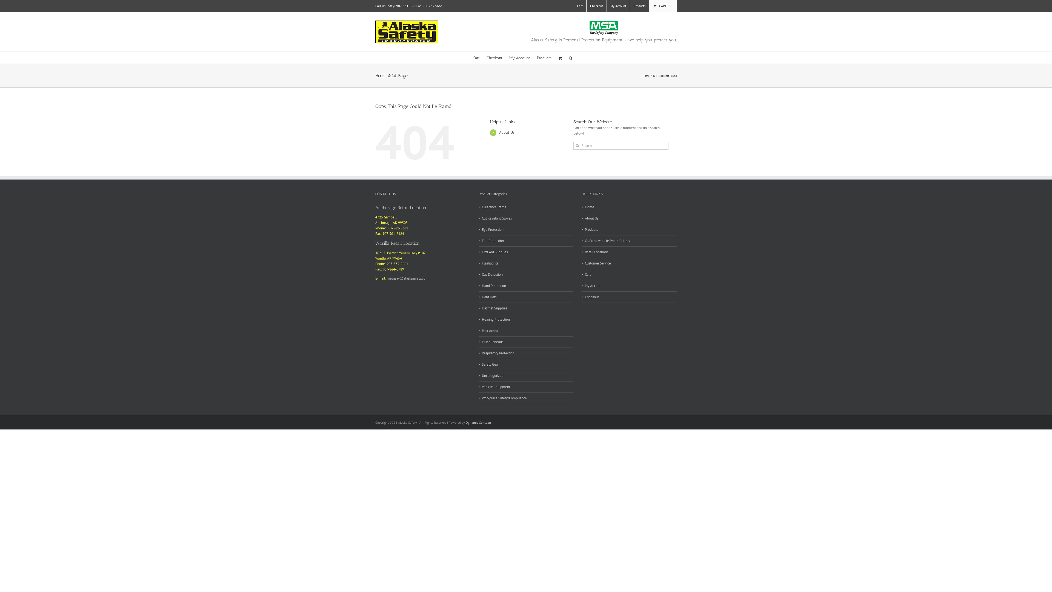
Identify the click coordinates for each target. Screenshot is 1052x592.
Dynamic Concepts (478, 422)
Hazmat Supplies (494, 308)
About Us (506, 132)
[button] (570, 58)
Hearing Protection (496, 319)
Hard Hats (489, 297)
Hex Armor (490, 330)
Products (591, 229)
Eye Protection (493, 229)
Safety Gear (490, 364)
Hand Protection (494, 285)
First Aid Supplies (495, 252)
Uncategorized (493, 375)
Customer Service (598, 263)
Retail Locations (596, 252)
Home (589, 207)
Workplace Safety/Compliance (504, 398)
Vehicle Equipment (496, 387)
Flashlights (490, 263)
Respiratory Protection (498, 353)
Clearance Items (494, 207)
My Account (593, 285)
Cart (588, 274)
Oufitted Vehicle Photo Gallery (607, 240)
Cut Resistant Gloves (497, 218)
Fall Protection (493, 240)
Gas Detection (492, 274)
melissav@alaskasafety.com (407, 278)
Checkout (592, 297)
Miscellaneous (492, 342)
